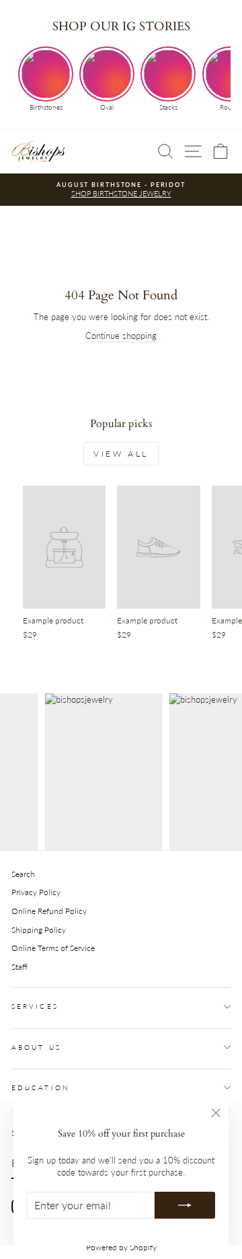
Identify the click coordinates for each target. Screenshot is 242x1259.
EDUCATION (40, 1087)
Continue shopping (121, 335)
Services (34, 1006)
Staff (19, 967)
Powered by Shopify (121, 1247)
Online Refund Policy (49, 911)
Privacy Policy (36, 892)
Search (23, 874)
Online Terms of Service (53, 948)
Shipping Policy (38, 930)
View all (121, 454)
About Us (36, 1047)
